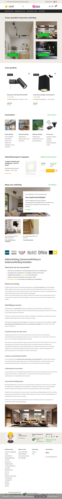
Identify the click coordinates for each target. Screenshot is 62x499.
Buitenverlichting (32, 11)
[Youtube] (57, 437)
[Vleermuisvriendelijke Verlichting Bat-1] (44, 83)
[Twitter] (48, 437)
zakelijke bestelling (9, 318)
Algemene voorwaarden (10, 476)
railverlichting (46, 335)
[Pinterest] (54, 437)
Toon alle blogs (52, 184)
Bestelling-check (12, 279)
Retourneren (8, 462)
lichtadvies (23, 275)
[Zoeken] (23, 6)
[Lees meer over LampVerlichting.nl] (31, 252)
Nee (43, 496)
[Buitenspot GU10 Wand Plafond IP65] (18, 83)
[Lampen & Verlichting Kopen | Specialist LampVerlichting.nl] (9, 6)
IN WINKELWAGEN (50, 170)
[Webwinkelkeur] (36, 6)
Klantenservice (48, 1)
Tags (33, 453)
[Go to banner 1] (19, 40)
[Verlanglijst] (52, 6)
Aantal (43, 170)
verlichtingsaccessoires (46, 371)
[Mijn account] (49, 6)
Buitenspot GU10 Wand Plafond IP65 (17, 94)
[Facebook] (46, 437)
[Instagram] (51, 437)
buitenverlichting (19, 337)
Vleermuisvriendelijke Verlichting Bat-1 (44, 94)
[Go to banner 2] (46, 30)
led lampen (41, 373)
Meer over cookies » (53, 496)
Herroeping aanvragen (24, 456)
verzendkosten (11, 326)
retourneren (23, 401)
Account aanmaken (23, 452)
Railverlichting (9, 11)
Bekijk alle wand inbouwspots (48, 157)
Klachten (7, 482)
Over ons (7, 472)
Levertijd (7, 460)
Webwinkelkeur (40, 441)
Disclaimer (7, 484)
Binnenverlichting (20, 11)
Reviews (7, 474)
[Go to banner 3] (46, 50)
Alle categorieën (51, 115)
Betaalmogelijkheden (10, 458)
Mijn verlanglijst (22, 458)
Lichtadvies (7, 468)
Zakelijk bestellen (9, 464)
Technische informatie (10, 466)
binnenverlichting (9, 337)
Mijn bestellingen (23, 453)
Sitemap (7, 486)
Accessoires (42, 11)
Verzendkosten (8, 456)
